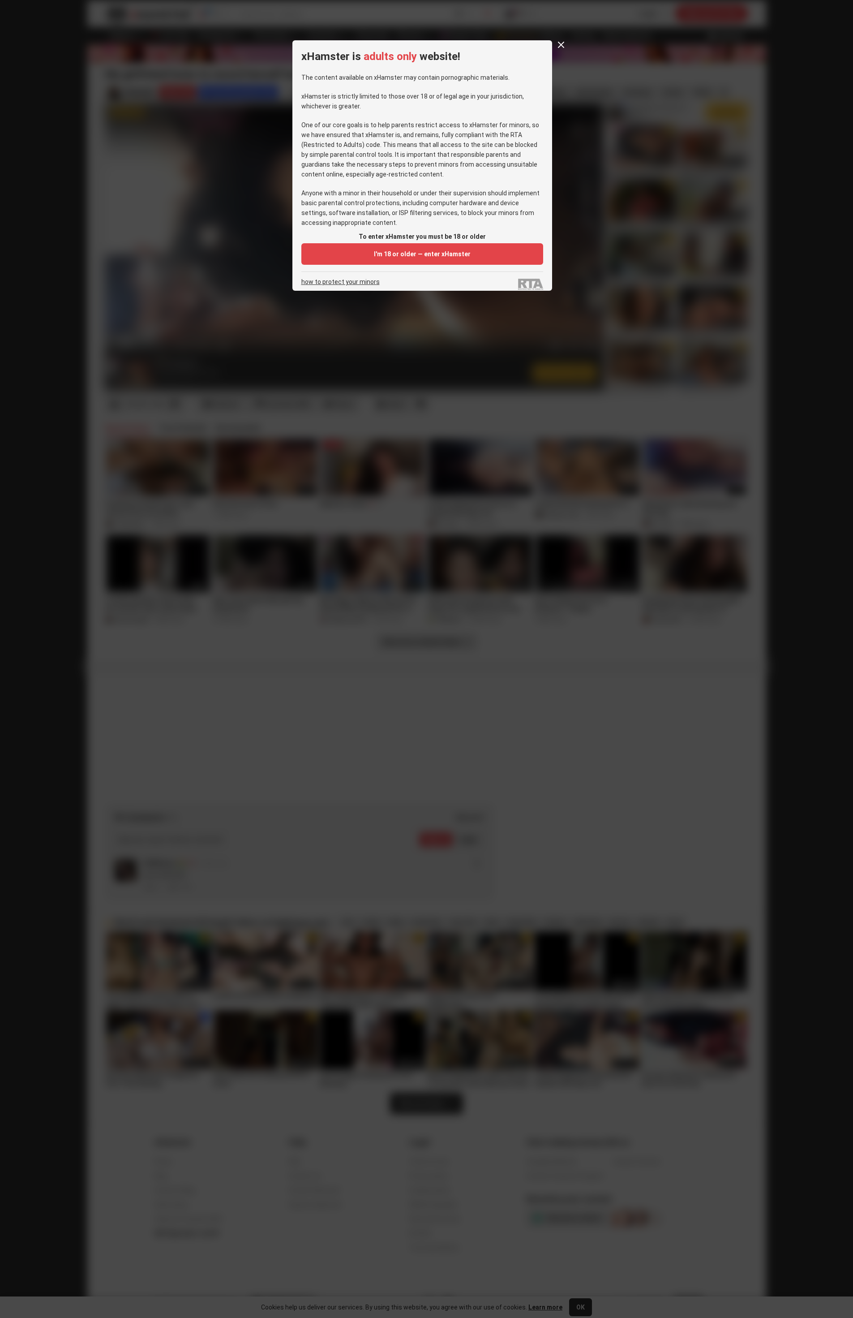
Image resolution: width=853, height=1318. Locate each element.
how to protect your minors (340, 282)
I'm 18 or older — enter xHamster (422, 254)
